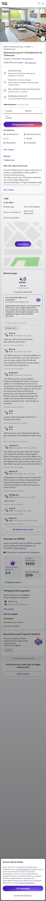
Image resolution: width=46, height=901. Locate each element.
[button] (43, 38)
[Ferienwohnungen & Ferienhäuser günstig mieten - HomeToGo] (5, 4)
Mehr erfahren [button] (20, 548)
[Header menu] (43, 3)
